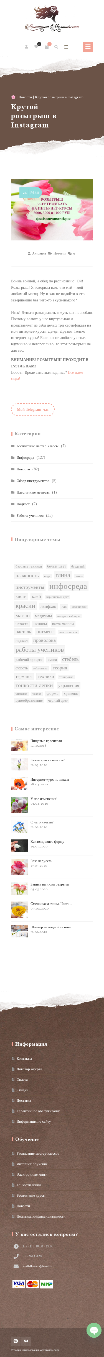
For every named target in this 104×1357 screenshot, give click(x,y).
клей (36, 596)
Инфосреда (25, 457)
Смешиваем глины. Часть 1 (51, 906)
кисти (21, 596)
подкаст (22, 641)
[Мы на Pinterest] (16, 1341)
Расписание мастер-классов (38, 1153)
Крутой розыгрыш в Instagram (34, 115)
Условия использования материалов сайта (35, 1349)
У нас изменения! (44, 801)
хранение (71, 694)
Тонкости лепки (29, 1185)
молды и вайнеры (68, 616)
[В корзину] (47, 47)
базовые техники (29, 566)
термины (24, 676)
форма (53, 693)
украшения (68, 685)
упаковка (21, 693)
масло (23, 615)
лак (64, 607)
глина (62, 575)
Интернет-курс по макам (50, 781)
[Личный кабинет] (27, 47)
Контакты (24, 1058)
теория (60, 667)
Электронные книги (32, 1174)
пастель (23, 631)
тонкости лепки (34, 685)
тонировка (66, 677)
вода (47, 576)
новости (22, 624)
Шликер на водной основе (51, 929)
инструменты (30, 587)
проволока (44, 640)
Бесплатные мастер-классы (38, 446)
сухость (22, 668)
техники (46, 676)
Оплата (22, 1079)
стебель (70, 659)
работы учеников (40, 649)
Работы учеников (30, 515)
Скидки (22, 1090)
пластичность (68, 632)
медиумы (43, 616)
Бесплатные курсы (31, 1195)
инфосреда (68, 586)
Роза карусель (41, 863)
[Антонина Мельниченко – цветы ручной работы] (52, 19)
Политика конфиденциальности (41, 1216)
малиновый (79, 606)
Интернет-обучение (32, 1164)
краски (25, 605)
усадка (36, 693)
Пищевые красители (46, 743)
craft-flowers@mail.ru (37, 1266)
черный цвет (58, 701)
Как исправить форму (47, 844)
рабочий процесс (29, 660)
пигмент (45, 631)
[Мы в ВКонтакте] (26, 1341)
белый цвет (56, 566)
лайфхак (48, 606)
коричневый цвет (57, 596)
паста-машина (63, 624)
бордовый (78, 566)
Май (31, 192)
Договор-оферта (29, 1069)
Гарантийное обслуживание (38, 1111)
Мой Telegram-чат (33, 409)
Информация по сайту (34, 1121)
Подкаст (23, 504)
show (66, 47)
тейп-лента (40, 668)
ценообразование (29, 701)
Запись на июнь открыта (50, 886)
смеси (52, 660)
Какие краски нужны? (48, 762)
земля (79, 576)
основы (40, 623)
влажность (27, 575)
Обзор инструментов (33, 481)
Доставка (24, 1100)
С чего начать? (42, 824)
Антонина (39, 253)
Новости (25, 97)
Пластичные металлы (33, 492)
